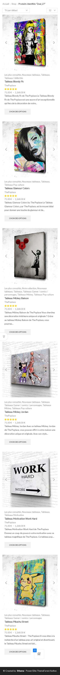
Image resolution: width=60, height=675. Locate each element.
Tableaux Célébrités (13, 78)
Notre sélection (29, 288)
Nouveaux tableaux (31, 75)
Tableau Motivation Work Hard (20, 518)
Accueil (6, 4)
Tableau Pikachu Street (16, 621)
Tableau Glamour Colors (17, 188)
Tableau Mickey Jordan (16, 411)
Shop (14, 4)
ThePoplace (10, 85)
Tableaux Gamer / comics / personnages (23, 405)
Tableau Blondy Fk (14, 81)
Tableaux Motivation (14, 515)
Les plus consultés (12, 75)
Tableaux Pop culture (14, 185)
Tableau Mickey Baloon (16, 298)
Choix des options (17, 111)
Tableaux (45, 75)
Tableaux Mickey (25, 294)
